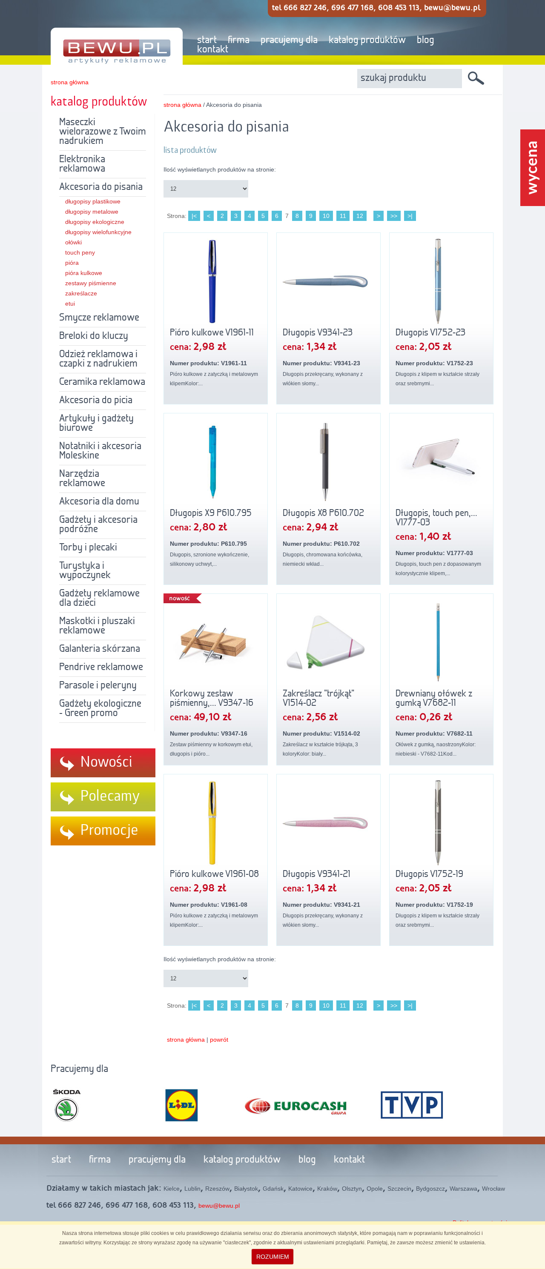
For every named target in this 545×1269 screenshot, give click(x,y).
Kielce (172, 1188)
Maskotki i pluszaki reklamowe (97, 626)
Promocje (109, 830)
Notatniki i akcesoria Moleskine (100, 451)
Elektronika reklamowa (82, 164)
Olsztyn (352, 1188)
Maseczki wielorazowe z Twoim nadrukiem (102, 131)
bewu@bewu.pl (219, 1205)
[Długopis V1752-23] (441, 281)
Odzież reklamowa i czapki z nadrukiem (98, 359)
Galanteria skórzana (99, 649)
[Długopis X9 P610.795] (215, 461)
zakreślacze (81, 293)
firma (239, 40)
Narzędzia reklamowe (82, 479)
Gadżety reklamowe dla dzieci (99, 598)
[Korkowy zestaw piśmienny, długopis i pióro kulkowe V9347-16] (215, 642)
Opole (375, 1188)
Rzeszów (217, 1188)
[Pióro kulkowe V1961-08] (215, 822)
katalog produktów (367, 40)
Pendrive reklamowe (101, 667)
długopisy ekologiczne (94, 221)
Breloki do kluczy (93, 336)
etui (70, 303)
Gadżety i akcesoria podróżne (98, 525)
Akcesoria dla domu (99, 502)
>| (410, 215)
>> (393, 215)
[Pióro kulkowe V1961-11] (215, 281)
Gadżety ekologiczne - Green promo (100, 709)
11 (343, 215)
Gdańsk (273, 1188)
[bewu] (110, 33)
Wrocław (493, 1188)
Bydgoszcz (430, 1188)
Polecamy (110, 796)
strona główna (70, 82)
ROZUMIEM (272, 1256)
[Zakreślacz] (328, 642)
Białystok (246, 1188)
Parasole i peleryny (98, 686)
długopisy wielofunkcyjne (98, 232)
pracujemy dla (289, 40)
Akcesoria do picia (95, 400)
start (207, 40)
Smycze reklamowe (99, 318)
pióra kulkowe (83, 272)
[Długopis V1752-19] (441, 822)
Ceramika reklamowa (102, 382)
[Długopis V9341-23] (328, 281)
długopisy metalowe (91, 211)
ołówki (73, 242)
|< (194, 215)
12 (359, 215)
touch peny (80, 252)
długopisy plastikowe (92, 201)
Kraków (327, 1188)
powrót (219, 1039)
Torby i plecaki (88, 548)
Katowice (300, 1188)
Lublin (192, 1188)
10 (326, 215)
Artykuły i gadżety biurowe (96, 423)
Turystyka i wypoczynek (85, 571)
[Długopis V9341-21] (328, 822)
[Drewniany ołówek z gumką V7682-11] (441, 642)
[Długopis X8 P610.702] (328, 461)
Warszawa (463, 1188)
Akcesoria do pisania (101, 187)
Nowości (106, 762)
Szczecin (399, 1188)
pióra (72, 262)
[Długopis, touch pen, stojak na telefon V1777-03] (441, 461)
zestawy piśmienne (90, 283)
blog (425, 40)
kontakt (212, 50)
